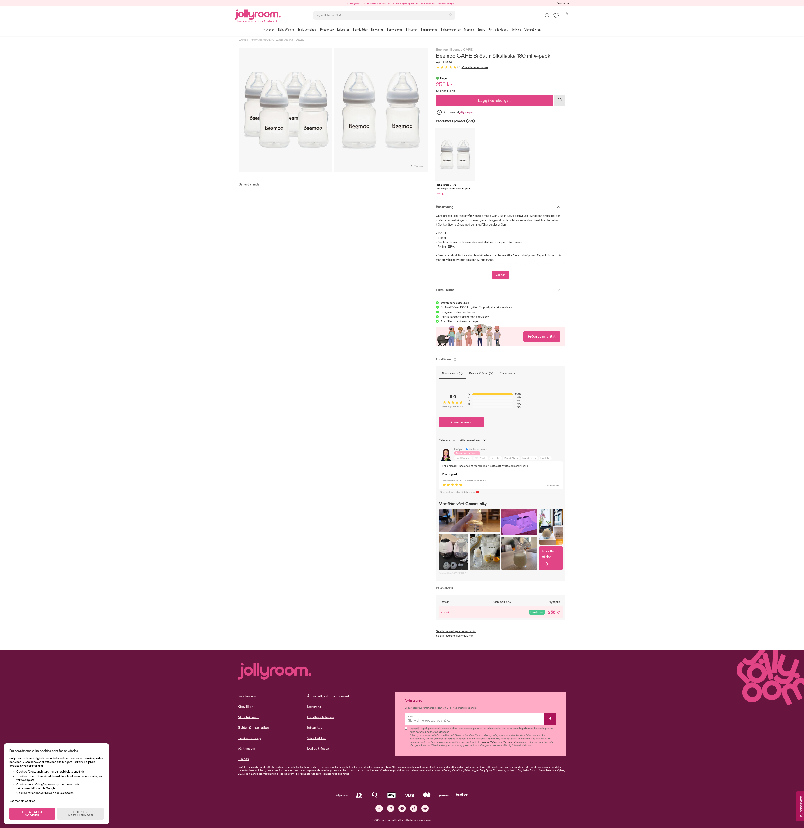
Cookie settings (249, 738)
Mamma (243, 39)
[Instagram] (390, 808)
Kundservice (563, 2)
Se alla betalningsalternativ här (456, 631)
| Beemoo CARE (461, 50)
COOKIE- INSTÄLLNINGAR (80, 813)
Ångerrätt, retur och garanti (328, 696)
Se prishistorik (445, 91)
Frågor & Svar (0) (481, 373)
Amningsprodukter (261, 39)
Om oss (243, 759)
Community (507, 373)
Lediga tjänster (318, 748)
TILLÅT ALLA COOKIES (32, 813)
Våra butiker (316, 738)
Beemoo (442, 50)
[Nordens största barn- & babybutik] (257, 14)
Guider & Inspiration (253, 727)
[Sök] (451, 15)
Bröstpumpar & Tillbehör (290, 39)
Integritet (314, 727)
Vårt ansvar (246, 748)
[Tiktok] (413, 808)
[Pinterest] (425, 808)
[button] (556, 15)
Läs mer (500, 274)
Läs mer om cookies (22, 801)
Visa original (449, 474)
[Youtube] (402, 808)
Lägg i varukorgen (494, 100)
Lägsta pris (536, 612)
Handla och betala (320, 717)
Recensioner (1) (452, 373)
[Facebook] (379, 808)
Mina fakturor (248, 717)
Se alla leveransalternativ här (454, 635)
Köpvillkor (245, 706)
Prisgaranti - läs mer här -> (458, 312)
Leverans (314, 706)
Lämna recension (461, 422)
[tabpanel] (285, 110)
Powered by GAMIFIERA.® (452, 573)
